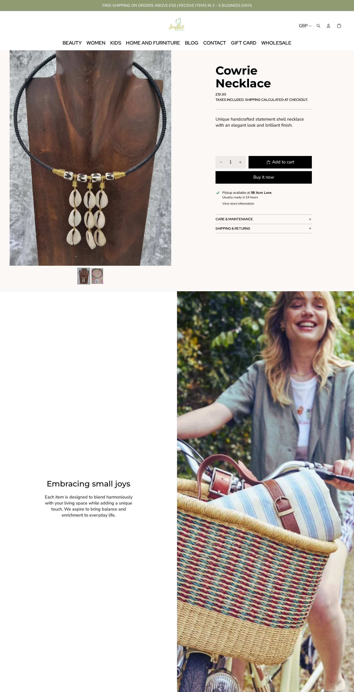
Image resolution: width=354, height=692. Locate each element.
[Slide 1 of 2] (84, 276)
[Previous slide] (14, 158)
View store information (238, 203)
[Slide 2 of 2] (97, 276)
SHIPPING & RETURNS (233, 228)
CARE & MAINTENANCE (234, 219)
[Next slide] (167, 158)
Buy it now (263, 177)
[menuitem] (72, 43)
